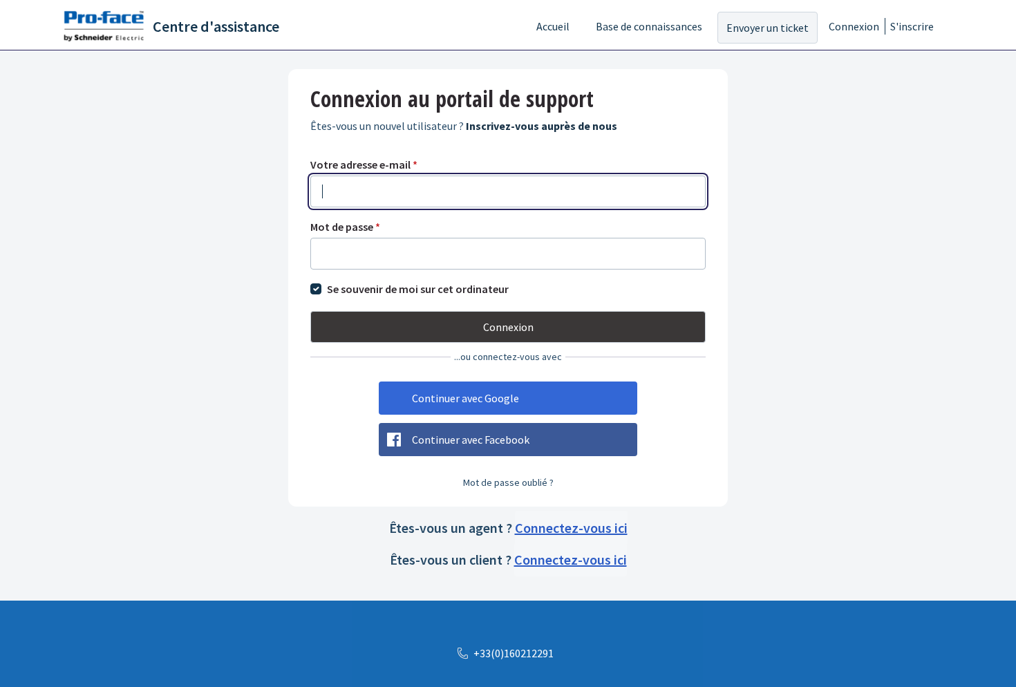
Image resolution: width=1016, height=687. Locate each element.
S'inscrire (912, 26)
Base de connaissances (649, 26)
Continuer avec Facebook (470, 439)
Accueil (553, 26)
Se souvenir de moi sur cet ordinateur (418, 289)
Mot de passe (345, 227)
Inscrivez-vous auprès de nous (541, 126)
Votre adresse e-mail (363, 164)
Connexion (854, 26)
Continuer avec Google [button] (465, 398)
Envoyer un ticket (767, 28)
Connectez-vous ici (571, 527)
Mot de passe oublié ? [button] (508, 482)
